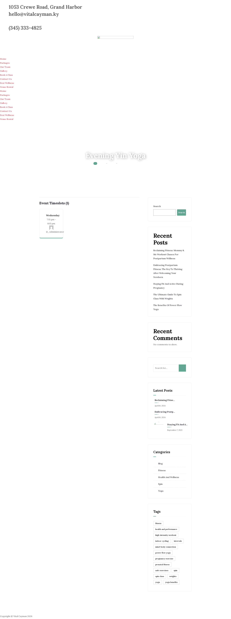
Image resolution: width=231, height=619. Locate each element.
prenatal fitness (162, 564)
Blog (160, 463)
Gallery (3, 71)
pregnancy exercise (164, 558)
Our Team (5, 67)
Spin (160, 484)
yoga (157, 582)
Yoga (160, 490)
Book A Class (6, 75)
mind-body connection (165, 547)
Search (157, 206)
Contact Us (6, 79)
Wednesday (53, 215)
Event (112, 163)
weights (172, 576)
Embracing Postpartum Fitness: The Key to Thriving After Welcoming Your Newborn (165, 411)
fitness (158, 523)
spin (175, 570)
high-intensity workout (165, 535)
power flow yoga (163, 553)
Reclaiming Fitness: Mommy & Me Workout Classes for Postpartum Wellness (168, 254)
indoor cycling (162, 541)
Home (3, 59)
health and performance (166, 529)
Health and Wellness (168, 477)
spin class (159, 576)
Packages (5, 63)
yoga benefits (171, 582)
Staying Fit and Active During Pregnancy (177, 424)
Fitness (162, 470)
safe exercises (161, 570)
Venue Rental (6, 87)
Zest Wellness (7, 83)
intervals (178, 541)
